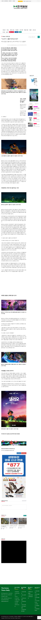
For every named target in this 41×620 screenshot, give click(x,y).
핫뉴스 (16, 596)
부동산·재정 (17, 599)
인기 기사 (31, 103)
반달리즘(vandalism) (21, 525)
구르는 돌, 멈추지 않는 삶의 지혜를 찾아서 (5, 526)
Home (4, 36)
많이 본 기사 (36, 103)
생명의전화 (31, 594)
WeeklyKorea (35, 106)
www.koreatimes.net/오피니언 (8, 448)
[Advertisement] (20, 19)
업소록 (7, 32)
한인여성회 (24, 604)
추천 (19, 453)
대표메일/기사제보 (4, 596)
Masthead (17, 591)
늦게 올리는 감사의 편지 (13, 525)
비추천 (24, 453)
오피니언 (8, 36)
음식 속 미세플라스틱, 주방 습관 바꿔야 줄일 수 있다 (36, 108)
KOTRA (36, 603)
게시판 (4, 32)
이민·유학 (17, 598)
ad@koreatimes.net (4, 601)
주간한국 (17, 601)
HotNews (35, 123)
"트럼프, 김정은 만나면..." (27, 0)
